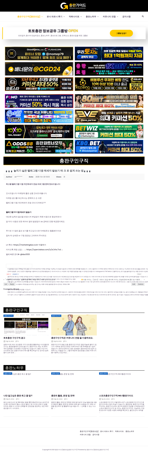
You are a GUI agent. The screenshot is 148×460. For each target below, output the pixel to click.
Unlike (15, 274)
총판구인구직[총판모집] (28, 16)
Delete (140, 284)
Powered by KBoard (11, 289)
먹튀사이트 (74, 16)
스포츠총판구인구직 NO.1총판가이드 (116, 395)
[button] (41, 16)
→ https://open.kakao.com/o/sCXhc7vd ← (43, 249)
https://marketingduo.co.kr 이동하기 (29, 245)
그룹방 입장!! (121, 33)
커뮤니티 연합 (109, 16)
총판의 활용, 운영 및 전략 (62, 395)
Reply (12, 284)
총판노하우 (91, 16)
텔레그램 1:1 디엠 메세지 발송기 (18, 212)
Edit (133, 284)
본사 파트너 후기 (54, 16)
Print (139, 274)
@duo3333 (25, 254)
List (6, 284)
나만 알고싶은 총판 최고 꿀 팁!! (17, 395)
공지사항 (126, 16)
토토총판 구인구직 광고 (14, 338)
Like (9, 274)
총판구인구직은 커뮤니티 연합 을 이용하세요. (72, 338)
